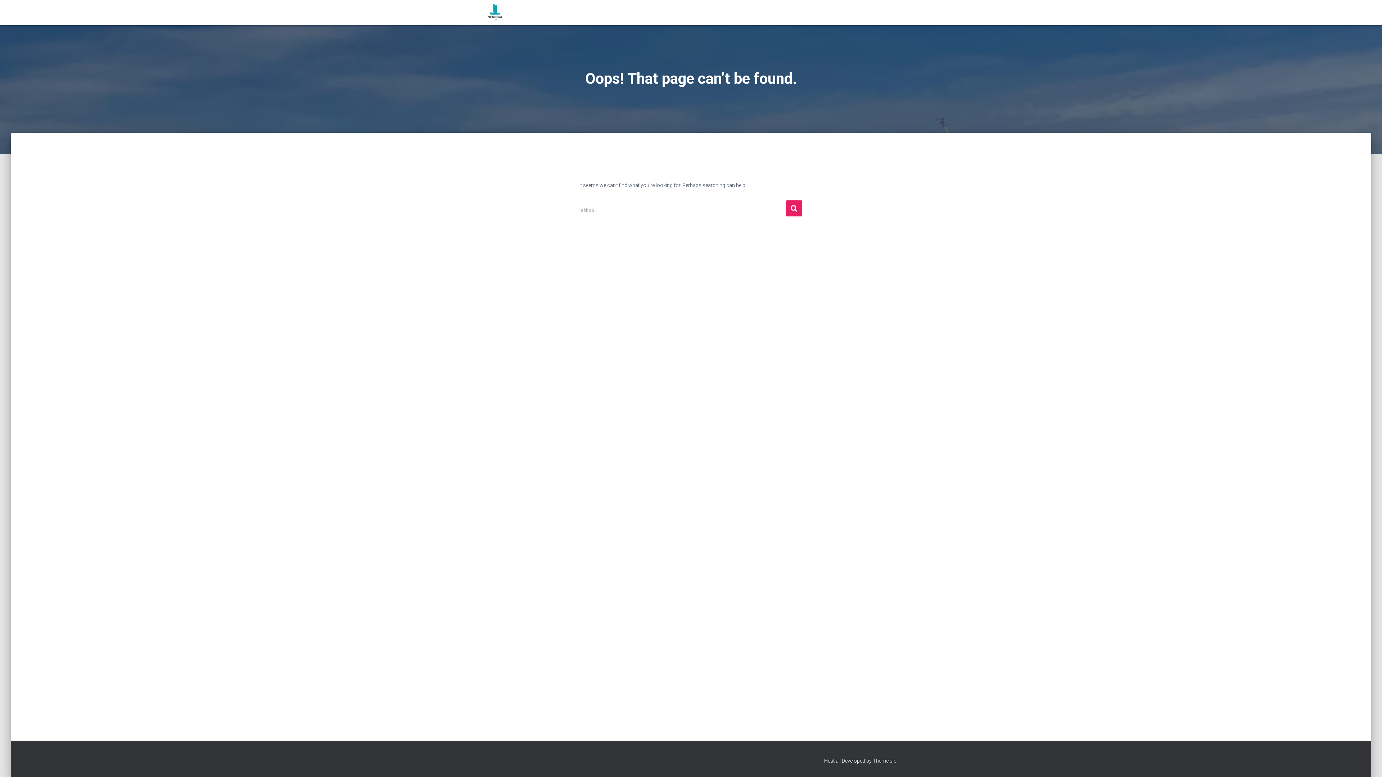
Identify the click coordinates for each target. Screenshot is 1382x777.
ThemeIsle (884, 761)
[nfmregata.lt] (495, 13)
